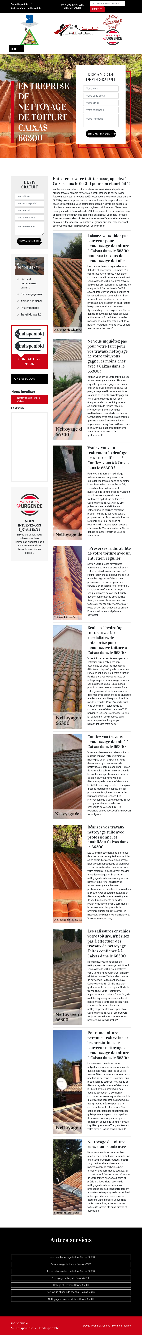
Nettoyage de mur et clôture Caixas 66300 (71, 1299)
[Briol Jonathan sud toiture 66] (79, 30)
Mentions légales (121, 1325)
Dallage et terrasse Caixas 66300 (71, 1285)
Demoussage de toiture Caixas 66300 (71, 1264)
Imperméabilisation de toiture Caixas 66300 (71, 1271)
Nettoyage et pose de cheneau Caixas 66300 (71, 1292)
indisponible (21, 4)
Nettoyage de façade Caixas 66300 (71, 1278)
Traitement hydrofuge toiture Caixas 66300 (71, 1257)
